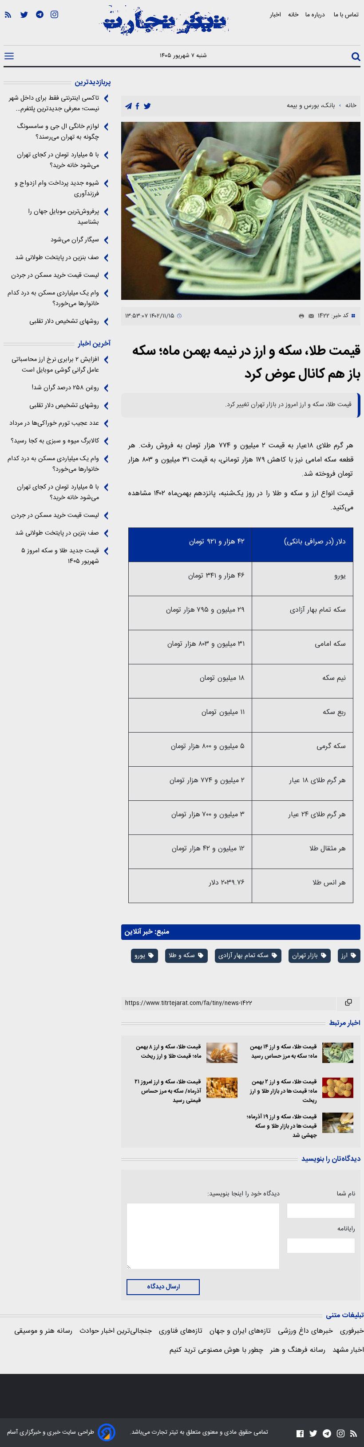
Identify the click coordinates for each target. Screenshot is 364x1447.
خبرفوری (352, 1331)
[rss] (8, 27)
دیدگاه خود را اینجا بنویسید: (243, 1194)
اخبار (275, 15)
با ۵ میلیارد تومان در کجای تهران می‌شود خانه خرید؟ (58, 160)
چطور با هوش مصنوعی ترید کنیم (216, 1350)
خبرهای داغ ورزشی (305, 1331)
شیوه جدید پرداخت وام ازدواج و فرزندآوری (57, 188)
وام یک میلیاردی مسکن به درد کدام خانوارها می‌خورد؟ (53, 298)
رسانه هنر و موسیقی (43, 1331)
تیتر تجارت (164, 1432)
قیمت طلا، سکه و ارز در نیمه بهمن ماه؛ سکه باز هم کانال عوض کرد (246, 363)
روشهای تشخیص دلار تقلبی (64, 321)
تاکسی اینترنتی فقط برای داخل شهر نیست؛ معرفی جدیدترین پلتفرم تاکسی (54, 103)
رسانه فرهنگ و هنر (297, 1350)
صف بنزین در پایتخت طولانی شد (57, 257)
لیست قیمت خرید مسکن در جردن (55, 275)
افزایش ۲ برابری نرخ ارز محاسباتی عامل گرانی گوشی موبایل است (55, 365)
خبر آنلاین (139, 932)
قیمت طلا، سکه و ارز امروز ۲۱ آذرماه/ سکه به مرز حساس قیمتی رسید (168, 1092)
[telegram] (128, 107)
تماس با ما (347, 15)
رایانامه (346, 1229)
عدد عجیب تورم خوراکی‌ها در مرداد (54, 423)
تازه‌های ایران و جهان (240, 1331)
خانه (293, 15)
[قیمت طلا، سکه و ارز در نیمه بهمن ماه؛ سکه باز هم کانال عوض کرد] (240, 211)
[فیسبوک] (300, 1433)
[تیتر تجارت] (164, 25)
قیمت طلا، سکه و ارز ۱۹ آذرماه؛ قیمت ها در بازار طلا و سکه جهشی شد (282, 1127)
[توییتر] (24, 27)
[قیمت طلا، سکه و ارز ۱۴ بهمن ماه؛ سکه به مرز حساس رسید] (337, 1053)
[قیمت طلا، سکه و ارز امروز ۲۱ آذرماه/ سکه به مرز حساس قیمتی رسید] (221, 1088)
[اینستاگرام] (54, 27)
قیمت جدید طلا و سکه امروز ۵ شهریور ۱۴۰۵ (60, 556)
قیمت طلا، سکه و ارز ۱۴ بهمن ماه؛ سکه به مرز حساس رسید (283, 1052)
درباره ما (316, 15)
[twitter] (147, 107)
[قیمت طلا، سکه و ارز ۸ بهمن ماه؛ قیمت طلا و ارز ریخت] (221, 1053)
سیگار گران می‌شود (75, 240)
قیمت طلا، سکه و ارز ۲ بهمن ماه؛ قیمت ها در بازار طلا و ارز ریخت (283, 1092)
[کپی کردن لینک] (348, 1004)
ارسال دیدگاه (163, 1287)
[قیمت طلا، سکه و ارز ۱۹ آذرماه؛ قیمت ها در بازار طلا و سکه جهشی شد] (337, 1123)
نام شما (345, 1194)
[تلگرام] (40, 27)
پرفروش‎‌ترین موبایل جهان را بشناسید (63, 217)
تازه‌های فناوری (180, 1331)
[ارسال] (309, 316)
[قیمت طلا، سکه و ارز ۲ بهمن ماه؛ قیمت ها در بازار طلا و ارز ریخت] (337, 1088)
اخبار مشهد (348, 1350)
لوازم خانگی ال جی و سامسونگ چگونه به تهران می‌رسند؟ (58, 132)
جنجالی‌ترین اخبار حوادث (115, 1331)
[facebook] (137, 107)
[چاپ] (300, 316)
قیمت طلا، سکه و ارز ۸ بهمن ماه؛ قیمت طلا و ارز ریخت (168, 1052)
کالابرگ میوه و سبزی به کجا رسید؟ (55, 441)
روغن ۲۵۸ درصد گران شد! (65, 388)
